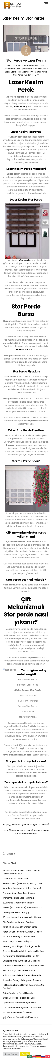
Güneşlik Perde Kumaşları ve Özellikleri (21, 960)
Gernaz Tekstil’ (24, 349)
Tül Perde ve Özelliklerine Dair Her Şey (21, 956)
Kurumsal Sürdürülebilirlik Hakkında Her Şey (23, 951)
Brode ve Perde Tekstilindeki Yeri (19, 997)
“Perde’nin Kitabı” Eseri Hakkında (18, 898)
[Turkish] (47, 1056)
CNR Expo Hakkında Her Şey (16, 912)
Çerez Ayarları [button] (11, 1054)
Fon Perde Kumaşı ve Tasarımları (19, 936)
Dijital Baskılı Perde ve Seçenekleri (19, 1002)
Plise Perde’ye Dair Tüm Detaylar (19, 970)
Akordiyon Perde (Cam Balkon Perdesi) (22, 888)
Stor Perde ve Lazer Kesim (26, 60)
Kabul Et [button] (25, 1054)
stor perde (24, 260)
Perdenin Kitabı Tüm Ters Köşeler (19, 893)
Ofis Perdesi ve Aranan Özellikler (18, 922)
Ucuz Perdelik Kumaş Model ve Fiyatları (22, 1007)
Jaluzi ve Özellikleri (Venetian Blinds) (20, 927)
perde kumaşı (20, 106)
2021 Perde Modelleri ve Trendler (18, 902)
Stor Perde (42, 72)
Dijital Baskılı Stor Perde (32, 68)
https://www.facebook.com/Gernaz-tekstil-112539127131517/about (26, 832)
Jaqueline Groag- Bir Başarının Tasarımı (22, 980)
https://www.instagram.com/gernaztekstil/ (26, 824)
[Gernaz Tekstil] (13, 8)
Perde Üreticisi (31, 65)
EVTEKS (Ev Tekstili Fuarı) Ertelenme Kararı (23, 907)
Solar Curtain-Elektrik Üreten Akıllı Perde (22, 975)
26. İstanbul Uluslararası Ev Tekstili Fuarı (22, 917)
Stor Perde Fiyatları (22, 75)
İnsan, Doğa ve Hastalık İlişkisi (17, 941)
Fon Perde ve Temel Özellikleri (17, 1012)
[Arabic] (29, 1056)
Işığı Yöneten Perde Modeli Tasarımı (20, 1017)
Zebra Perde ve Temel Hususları (18, 993)
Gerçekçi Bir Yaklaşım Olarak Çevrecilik (21, 946)
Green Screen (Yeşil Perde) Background (22, 883)
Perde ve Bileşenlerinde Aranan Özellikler (22, 931)
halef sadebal (14, 65)
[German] (38, 1056)
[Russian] (43, 1056)
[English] (34, 1056)
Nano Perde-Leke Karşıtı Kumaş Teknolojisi (23, 965)
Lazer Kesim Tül (29, 72)
